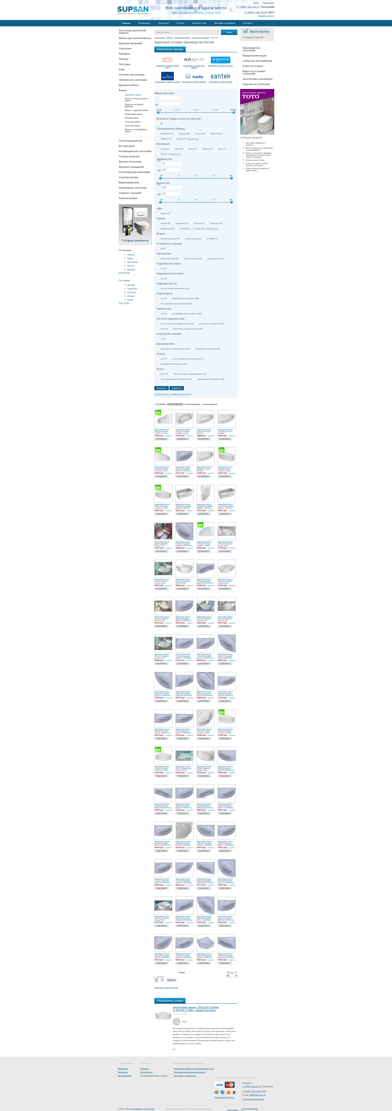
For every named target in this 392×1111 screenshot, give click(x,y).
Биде (122, 69)
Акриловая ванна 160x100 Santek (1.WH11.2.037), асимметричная (161, 469)
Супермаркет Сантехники (142, 1109)
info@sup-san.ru (258, 1095)
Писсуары (124, 64)
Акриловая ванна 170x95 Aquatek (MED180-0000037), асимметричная (205, 581)
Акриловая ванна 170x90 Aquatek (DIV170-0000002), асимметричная (183, 731)
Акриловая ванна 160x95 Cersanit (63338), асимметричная (204, 469)
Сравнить (168, 436)
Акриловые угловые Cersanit (167, 82)
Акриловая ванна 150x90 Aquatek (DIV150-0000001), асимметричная (226, 693)
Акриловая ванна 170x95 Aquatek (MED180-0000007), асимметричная (205, 806)
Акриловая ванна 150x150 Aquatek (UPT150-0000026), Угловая (162, 693)
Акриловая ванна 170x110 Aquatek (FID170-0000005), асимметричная (162, 881)
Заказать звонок (266, 16)
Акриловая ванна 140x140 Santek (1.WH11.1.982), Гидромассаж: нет (204, 731)
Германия (132, 288)
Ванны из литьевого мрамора (134, 105)
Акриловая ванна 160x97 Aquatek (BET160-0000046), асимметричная (226, 918)
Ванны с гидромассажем (136, 110)
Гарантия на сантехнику (256, 84)
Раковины (124, 53)
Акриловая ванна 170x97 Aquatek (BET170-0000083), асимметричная (226, 806)
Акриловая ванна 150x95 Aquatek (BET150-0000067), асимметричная (162, 843)
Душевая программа (130, 43)
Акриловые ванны (133, 95)
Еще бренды (124, 273)
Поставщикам (124, 1075)
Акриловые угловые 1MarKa (194, 82)
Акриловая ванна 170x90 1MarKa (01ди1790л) (161, 581)
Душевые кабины (129, 85)
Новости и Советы (253, 66)
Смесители (125, 48)
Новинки (144, 1068)
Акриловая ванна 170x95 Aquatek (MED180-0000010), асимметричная (163, 806)
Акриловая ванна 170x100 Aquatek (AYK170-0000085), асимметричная (183, 881)
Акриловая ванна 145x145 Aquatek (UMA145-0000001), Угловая (184, 544)
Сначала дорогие (209, 404)
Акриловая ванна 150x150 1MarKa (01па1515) (225, 618)
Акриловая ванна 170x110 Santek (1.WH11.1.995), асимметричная (204, 544)
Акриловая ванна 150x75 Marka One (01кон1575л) (183, 768)
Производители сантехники (251, 49)
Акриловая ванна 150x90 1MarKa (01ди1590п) (204, 768)
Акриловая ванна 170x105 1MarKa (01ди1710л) (161, 656)
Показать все (193, 138)
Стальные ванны (132, 122)
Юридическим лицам (254, 55)
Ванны (122, 90)
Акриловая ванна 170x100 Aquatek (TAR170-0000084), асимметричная (183, 656)
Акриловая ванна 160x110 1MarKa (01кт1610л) (161, 618)
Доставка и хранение (224, 23)
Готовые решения (129, 156)
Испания (131, 292)
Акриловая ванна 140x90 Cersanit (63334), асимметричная (204, 431)
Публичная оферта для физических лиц (194, 1068)
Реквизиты (123, 1068)
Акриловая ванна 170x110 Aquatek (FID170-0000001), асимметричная (183, 469)
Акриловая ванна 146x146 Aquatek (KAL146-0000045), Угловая (226, 881)
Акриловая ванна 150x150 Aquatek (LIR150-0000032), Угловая (205, 955)
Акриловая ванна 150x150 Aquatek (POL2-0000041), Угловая (225, 656)
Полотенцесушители (130, 140)
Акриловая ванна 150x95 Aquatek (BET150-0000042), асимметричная (226, 768)
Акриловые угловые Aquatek (220, 66)
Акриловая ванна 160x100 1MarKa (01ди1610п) (225, 581)
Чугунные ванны (132, 125)
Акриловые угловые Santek (220, 82)
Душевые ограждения (131, 167)
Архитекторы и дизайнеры (258, 79)
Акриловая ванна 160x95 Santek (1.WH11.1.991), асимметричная (225, 469)
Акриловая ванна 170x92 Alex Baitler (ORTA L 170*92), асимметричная (226, 506)
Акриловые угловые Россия (166, 988)
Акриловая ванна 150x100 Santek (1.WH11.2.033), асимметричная (161, 506)
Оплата (180, 23)
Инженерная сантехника (133, 187)
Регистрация (268, 3)
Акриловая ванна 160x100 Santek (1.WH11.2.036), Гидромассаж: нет (183, 431)
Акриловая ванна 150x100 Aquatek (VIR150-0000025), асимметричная (205, 843)
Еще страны (124, 303)
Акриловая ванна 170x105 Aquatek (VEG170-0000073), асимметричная (205, 656)
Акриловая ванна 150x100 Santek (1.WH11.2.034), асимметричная (161, 431)
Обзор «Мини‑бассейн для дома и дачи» (257, 169)
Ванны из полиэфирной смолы (136, 130)
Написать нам (199, 23)
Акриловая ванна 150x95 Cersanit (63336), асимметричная (225, 431)
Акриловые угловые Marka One (167, 67)
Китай (130, 299)
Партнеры (123, 1072)
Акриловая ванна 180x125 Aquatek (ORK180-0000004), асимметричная (183, 693)
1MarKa (131, 255)
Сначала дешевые (192, 404)
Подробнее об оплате (224, 1097)
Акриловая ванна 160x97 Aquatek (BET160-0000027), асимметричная (183, 618)
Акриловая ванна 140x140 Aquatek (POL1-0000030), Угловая (204, 918)
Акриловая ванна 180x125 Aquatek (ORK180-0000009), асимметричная (226, 955)
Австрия (131, 285)
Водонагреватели (129, 182)
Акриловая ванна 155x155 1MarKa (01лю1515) (161, 918)
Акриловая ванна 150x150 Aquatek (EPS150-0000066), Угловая (205, 693)
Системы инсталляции (132, 74)
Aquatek (131, 269)
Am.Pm (130, 266)
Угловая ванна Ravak (255, 160)
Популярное (146, 1072)
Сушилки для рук (128, 177)
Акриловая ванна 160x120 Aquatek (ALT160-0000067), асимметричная (162, 955)
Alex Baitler (132, 262)
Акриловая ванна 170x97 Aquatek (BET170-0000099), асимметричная (226, 843)
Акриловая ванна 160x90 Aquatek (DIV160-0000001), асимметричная (162, 731)
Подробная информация (253, 1099)
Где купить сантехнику (185, 1075)
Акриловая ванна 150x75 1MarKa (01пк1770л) (161, 544)
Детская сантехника (130, 161)
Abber (130, 258)
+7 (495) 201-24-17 (248, 6)
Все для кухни (127, 146)
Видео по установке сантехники (254, 72)
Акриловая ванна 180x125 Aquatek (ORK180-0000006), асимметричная (183, 918)
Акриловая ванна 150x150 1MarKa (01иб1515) (204, 618)
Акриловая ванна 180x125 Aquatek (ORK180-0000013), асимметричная (205, 881)
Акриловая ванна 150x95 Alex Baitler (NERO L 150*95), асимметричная (205, 506)
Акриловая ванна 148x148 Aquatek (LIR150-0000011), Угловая (183, 843)
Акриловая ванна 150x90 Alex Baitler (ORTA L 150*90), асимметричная (183, 506)
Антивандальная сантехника (135, 151)
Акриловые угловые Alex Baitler (194, 67)
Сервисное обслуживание (257, 61)
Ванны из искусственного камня (136, 99)
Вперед (171, 980)
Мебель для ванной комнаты (135, 38)
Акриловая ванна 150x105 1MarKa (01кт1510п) (182, 581)
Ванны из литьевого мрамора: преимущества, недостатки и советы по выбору (259, 155)
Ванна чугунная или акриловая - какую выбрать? (259, 149)
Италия (131, 296)
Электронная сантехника (133, 80)
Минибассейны (132, 118)
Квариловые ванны (133, 114)
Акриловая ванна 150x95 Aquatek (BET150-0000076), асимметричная (183, 806)
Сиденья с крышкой (130, 193)
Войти (256, 3)
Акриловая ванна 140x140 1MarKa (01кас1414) (225, 544)
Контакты (248, 23)
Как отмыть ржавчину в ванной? (256, 144)
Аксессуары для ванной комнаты (132, 31)
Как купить (163, 23)
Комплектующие (128, 198)
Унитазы (123, 59)
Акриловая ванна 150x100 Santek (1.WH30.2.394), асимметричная (225, 731)
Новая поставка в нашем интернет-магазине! (256, 164)
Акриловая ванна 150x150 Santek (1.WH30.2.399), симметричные (161, 768)
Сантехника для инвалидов (134, 172)
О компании (144, 23)
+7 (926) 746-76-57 (256, 12)
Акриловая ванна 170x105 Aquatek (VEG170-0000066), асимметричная (183, 955)
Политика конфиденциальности (189, 1072)
